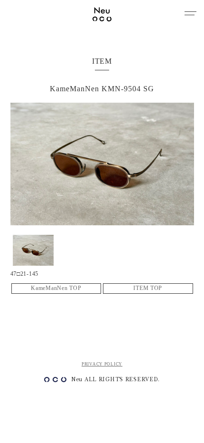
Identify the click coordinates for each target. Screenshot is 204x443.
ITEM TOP (147, 288)
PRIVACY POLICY (102, 364)
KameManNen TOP (56, 288)
